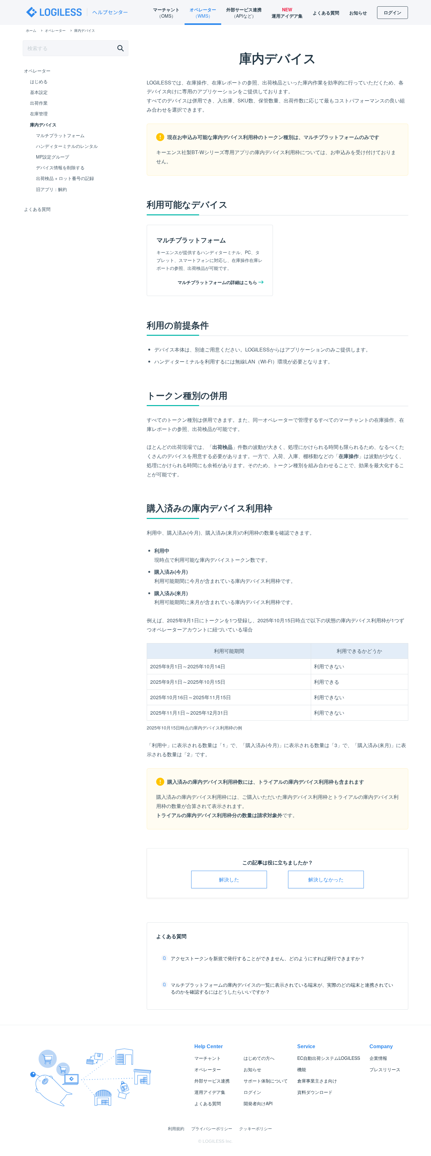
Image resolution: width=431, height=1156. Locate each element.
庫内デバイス (43, 124)
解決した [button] (229, 879)
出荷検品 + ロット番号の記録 (65, 178)
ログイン (252, 1092)
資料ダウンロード (315, 1092)
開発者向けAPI (258, 1103)
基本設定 (39, 92)
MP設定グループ (52, 157)
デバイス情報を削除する (60, 167)
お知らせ (252, 1069)
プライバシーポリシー (211, 1128)
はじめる (39, 81)
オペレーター (37, 70)
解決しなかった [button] (326, 879)
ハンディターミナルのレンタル (67, 146)
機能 (301, 1069)
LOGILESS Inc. (218, 1141)
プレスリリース (384, 1069)
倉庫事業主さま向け (317, 1081)
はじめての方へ (259, 1058)
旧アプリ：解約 (51, 189)
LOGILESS (328, 1058)
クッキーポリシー (255, 1128)
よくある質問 (37, 209)
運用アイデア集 (209, 1092)
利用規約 (176, 1128)
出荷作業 (39, 103)
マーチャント (207, 1058)
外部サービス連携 (212, 1081)
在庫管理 (39, 113)
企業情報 (378, 1058)
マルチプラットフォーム (60, 135)
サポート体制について (266, 1081)
